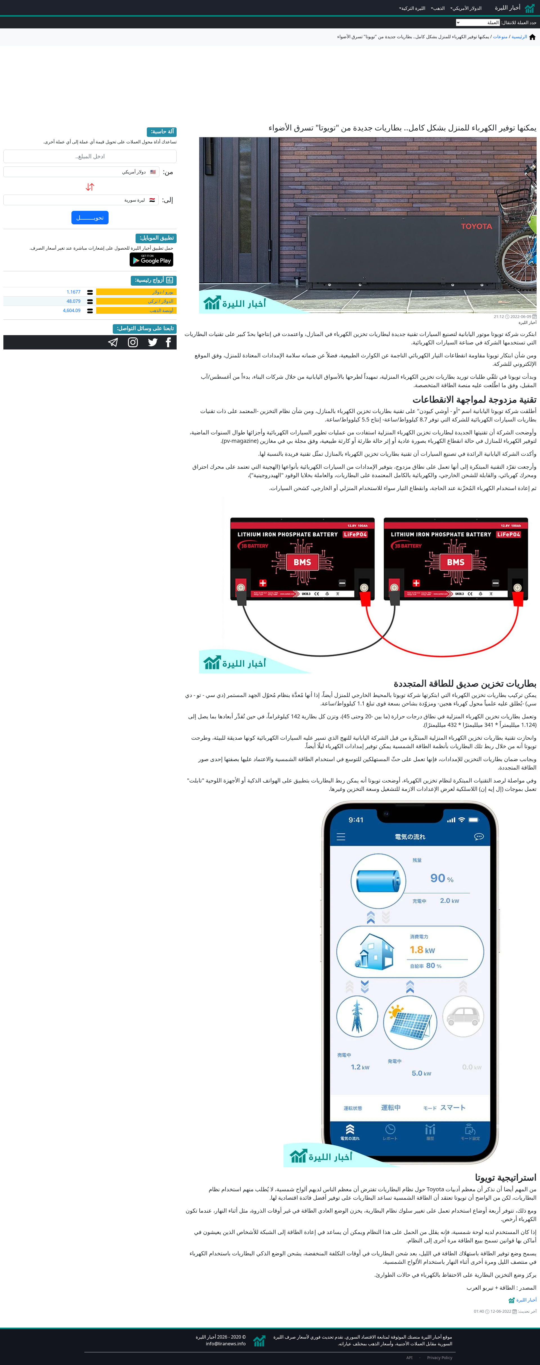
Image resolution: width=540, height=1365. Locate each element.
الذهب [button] (439, 8)
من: (168, 172)
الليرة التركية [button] (413, 8)
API (409, 1357)
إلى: (167, 200)
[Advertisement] (270, 81)
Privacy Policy (439, 1357)
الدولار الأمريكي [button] (467, 8)
